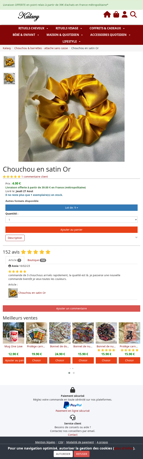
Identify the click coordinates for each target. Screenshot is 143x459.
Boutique (36, 260)
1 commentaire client (34, 176)
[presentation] (70, 368)
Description (15, 238)
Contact (72, 434)
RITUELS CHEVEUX (31, 28)
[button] (69, 373)
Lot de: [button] (70, 207)
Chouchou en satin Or (32, 292)
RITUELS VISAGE (67, 28)
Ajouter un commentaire (71, 308)
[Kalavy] (28, 16)
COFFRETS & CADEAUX (106, 28)
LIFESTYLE (70, 42)
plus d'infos (123, 448)
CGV (60, 442)
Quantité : (11, 213)
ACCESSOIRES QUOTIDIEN (108, 35)
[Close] (136, 237)
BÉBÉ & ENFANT (24, 35)
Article (14, 260)
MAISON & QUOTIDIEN (63, 35)
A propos (102, 442)
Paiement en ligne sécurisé (73, 411)
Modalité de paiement (80, 442)
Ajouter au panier (71, 229)
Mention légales (45, 442)
